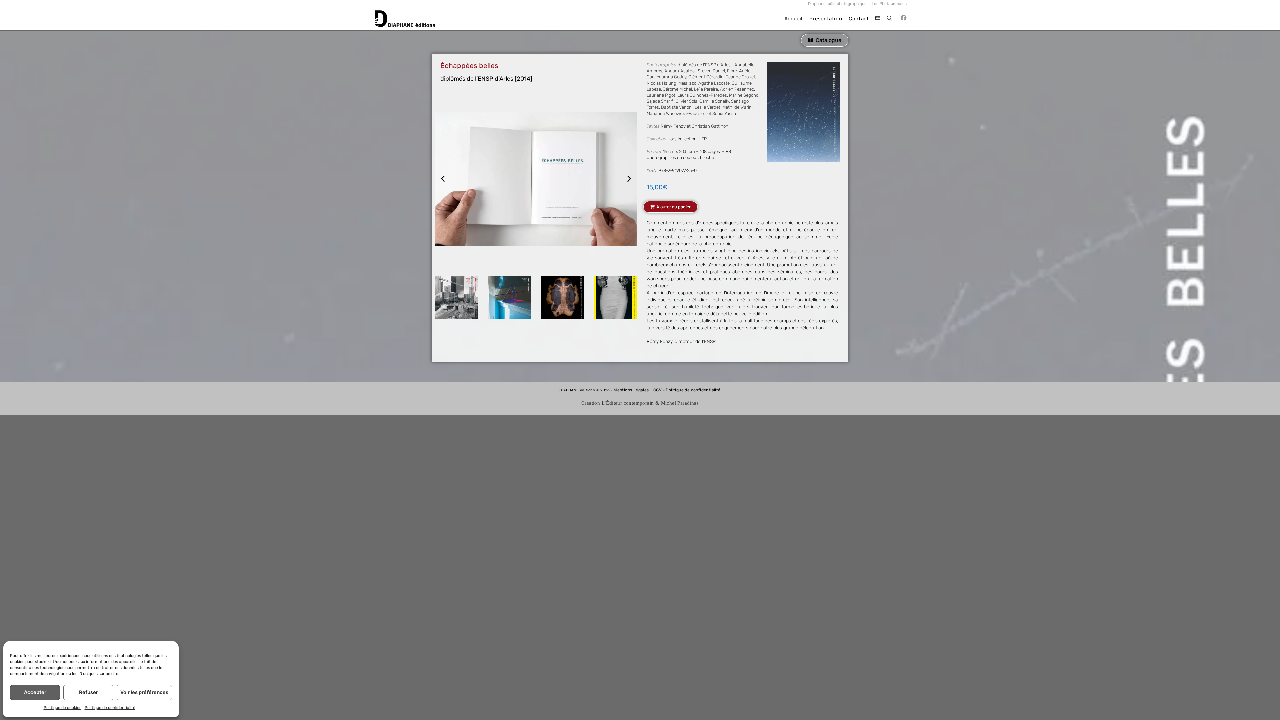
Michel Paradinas (680, 403)
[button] (443, 179)
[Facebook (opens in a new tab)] (903, 18)
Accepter (35, 692)
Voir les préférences (144, 692)
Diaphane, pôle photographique (837, 3)
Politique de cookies (62, 707)
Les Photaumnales (889, 3)
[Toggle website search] (889, 18)
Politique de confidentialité (110, 707)
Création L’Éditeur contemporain (617, 403)
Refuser (88, 692)
